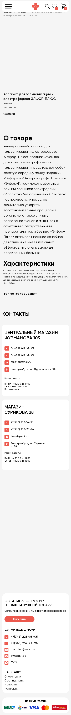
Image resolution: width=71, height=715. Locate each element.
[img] (35, 6)
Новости (10, 684)
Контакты (11, 688)
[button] (35, 707)
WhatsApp (18, 655)
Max (14, 662)
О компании (12, 676)
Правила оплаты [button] (36, 701)
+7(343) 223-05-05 (24, 636)
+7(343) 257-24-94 (24, 643)
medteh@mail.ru (23, 649)
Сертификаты (14, 680)
